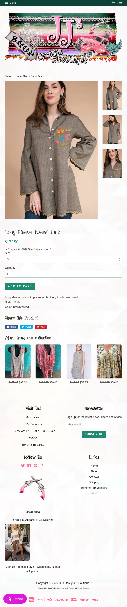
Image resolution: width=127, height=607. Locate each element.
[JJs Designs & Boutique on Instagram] (41, 466)
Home (8, 76)
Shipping (94, 482)
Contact (94, 476)
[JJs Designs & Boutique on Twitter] (23, 466)
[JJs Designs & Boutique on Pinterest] (35, 466)
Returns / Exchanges (94, 487)
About (94, 471)
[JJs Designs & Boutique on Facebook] (29, 466)
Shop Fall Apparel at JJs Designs (33, 519)
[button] (63, 249)
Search (94, 493)
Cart (119, 3)
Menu (12, 2)
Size (7, 253)
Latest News (33, 512)
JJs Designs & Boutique (75, 583)
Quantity (10, 267)
